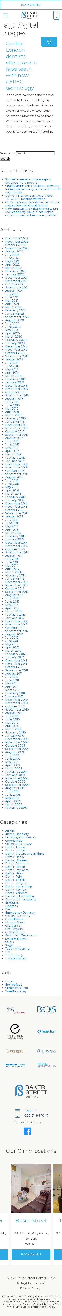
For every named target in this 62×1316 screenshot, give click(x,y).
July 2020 (12, 323)
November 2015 (16, 506)
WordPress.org (15, 991)
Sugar (9, 945)
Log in (9, 981)
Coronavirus (13, 840)
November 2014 (16, 546)
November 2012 (16, 624)
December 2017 (16, 425)
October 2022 (15, 245)
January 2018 (14, 421)
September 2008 (17, 784)
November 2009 (16, 742)
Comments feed (16, 987)
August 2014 (14, 555)
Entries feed (13, 984)
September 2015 (17, 513)
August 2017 (14, 438)
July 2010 (12, 716)
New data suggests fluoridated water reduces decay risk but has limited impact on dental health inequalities (31, 212)
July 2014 (11, 559)
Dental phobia (15, 880)
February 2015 (15, 536)
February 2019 (15, 379)
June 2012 (12, 641)
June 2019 (12, 366)
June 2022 (12, 258)
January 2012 (14, 657)
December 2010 (16, 699)
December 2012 (16, 621)
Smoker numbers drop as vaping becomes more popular (28, 181)
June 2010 (12, 719)
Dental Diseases (16, 860)
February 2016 (15, 497)
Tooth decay (14, 955)
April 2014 (12, 569)
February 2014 (15, 575)
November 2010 (16, 703)
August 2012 (14, 634)
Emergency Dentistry (20, 912)
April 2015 (12, 529)
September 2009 (17, 748)
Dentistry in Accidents (20, 899)
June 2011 (12, 680)
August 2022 (14, 251)
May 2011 (11, 683)
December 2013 (16, 582)
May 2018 (11, 408)
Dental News (14, 873)
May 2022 (12, 261)
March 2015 (13, 533)
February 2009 (16, 771)
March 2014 (13, 572)
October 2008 (15, 781)
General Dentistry (17, 916)
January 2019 (14, 382)
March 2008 (14, 804)
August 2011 (13, 673)
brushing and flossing (20, 837)
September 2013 (17, 591)
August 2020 (14, 320)
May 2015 (11, 526)
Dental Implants (16, 870)
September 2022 (17, 248)
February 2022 (15, 271)
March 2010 (13, 729)
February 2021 (15, 310)
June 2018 (12, 405)
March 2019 (13, 375)
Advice (10, 830)
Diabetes (11, 906)
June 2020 (12, 326)
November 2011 (16, 663)
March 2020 (13, 336)
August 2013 (14, 595)
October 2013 (14, 588)
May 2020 (12, 330)
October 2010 (15, 706)
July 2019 (11, 362)
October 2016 (14, 470)
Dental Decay (14, 857)
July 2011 (11, 676)
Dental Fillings (15, 866)
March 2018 (13, 415)
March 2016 (13, 493)
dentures (11, 902)
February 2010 (15, 732)
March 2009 (13, 768)
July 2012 (11, 637)
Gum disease (14, 919)
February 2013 (15, 614)
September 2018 (17, 395)
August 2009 (14, 752)
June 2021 (12, 297)
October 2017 (14, 431)
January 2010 (14, 735)
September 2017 (17, 434)
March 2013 (13, 611)
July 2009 (12, 755)
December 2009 (16, 739)
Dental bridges (15, 850)
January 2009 (15, 775)
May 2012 (11, 644)
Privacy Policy (30, 1288)
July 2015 (11, 519)
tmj (7, 952)
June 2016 (12, 483)
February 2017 (15, 457)
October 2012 (14, 627)
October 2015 (14, 510)
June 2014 (12, 562)
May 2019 (11, 369)
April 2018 (12, 411)
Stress (9, 942)
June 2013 (12, 601)
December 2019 (16, 346)
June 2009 (12, 758)
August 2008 (14, 788)
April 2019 (12, 372)
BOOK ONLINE (31, 4)
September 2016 (17, 474)
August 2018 (14, 398)
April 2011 (11, 686)
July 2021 (11, 294)
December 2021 (16, 277)
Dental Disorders (17, 863)
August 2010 (14, 712)
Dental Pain (13, 876)
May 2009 (12, 762)
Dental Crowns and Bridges (24, 853)
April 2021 (12, 303)
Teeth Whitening (17, 948)
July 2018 (12, 402)
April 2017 (12, 451)
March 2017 (13, 454)
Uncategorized (15, 958)
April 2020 (12, 333)
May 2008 (12, 798)
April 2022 (12, 264)
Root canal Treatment (21, 935)
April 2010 (12, 726)
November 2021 (16, 281)
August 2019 (14, 359)
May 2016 (11, 487)
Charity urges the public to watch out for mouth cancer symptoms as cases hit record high (33, 189)
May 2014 (11, 565)
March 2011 (13, 690)
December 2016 (16, 464)
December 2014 (16, 542)
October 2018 (15, 392)
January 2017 (14, 461)
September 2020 (17, 317)
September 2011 (16, 670)
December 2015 (16, 503)
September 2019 (17, 356)
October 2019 (14, 353)
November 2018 (16, 389)
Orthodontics (14, 932)
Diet (8, 909)
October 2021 (14, 284)
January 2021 (14, 313)
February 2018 (15, 418)
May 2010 (11, 722)
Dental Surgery (16, 883)
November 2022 (16, 241)
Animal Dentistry (17, 834)
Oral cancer (13, 925)
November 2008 (17, 778)
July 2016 (11, 480)
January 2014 (14, 578)
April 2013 (12, 608)
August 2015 (14, 516)
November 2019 (16, 349)
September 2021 (17, 287)
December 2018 (16, 385)
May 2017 (11, 447)
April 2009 (12, 765)
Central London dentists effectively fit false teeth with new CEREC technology (21, 65)
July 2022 (12, 254)
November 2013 (16, 585)
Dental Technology (19, 886)
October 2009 (15, 745)
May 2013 (11, 605)
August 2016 (14, 477)
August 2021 (14, 290)
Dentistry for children (20, 896)
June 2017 (12, 444)
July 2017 (11, 441)
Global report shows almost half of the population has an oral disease (32, 204)
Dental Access (15, 847)
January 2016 (14, 500)
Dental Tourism (16, 889)
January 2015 (14, 539)
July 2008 (12, 791)
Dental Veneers (16, 893)
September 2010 (17, 709)
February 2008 (16, 807)
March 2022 (13, 268)
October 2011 (14, 667)
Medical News (15, 922)
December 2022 (16, 238)
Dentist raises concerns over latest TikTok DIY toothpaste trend (29, 197)
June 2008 (13, 794)
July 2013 (11, 598)
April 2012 (12, 647)
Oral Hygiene (14, 929)
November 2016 (16, 467)
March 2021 (13, 307)
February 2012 (15, 654)
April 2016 (12, 490)
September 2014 (17, 552)
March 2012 (13, 650)
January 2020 (15, 343)
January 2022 (15, 274)
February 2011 (15, 693)
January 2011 (14, 696)
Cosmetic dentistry (18, 844)
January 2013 (14, 618)
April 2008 (12, 801)
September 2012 (17, 631)
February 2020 (16, 339)
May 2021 (11, 300)
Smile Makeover (16, 938)
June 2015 (12, 523)
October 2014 (14, 549)
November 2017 (16, 428)
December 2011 (16, 660)
